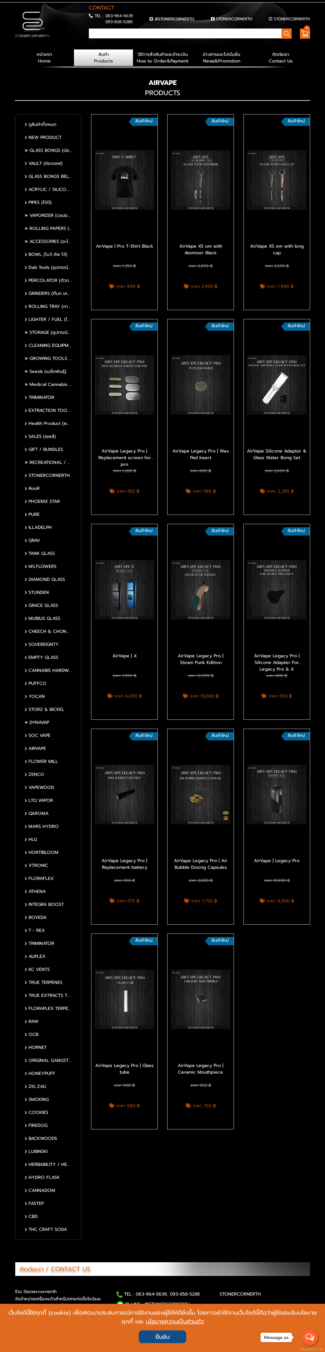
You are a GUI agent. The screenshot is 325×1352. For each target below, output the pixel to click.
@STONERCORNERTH (174, 19)
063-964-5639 (119, 16)
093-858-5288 (119, 22)
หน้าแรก (44, 57)
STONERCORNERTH (234, 19)
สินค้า (103, 57)
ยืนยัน (162, 1336)
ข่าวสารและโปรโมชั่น (221, 57)
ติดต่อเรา (281, 57)
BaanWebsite (310, 1349)
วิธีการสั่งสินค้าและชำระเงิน (162, 57)
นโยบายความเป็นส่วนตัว (175, 1321)
